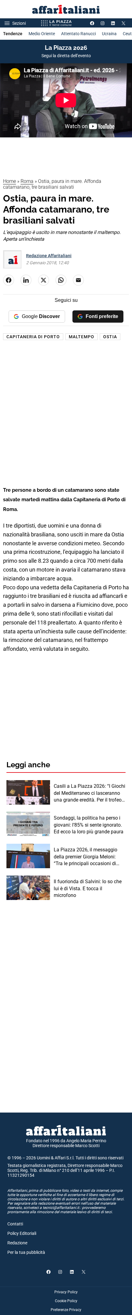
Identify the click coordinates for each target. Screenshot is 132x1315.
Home (9, 181)
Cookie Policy (66, 1301)
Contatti (15, 1223)
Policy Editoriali (21, 1233)
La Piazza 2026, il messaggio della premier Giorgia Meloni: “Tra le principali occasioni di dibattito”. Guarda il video (85, 857)
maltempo (81, 336)
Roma (27, 181)
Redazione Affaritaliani (49, 255)
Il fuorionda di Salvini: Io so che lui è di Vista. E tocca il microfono (88, 888)
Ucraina (109, 33)
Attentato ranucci (78, 33)
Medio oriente (42, 33)
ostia (110, 336)
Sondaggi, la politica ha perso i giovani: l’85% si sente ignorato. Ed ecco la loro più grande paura (88, 825)
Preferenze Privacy (66, 1310)
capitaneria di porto (33, 336)
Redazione (17, 1242)
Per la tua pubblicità (26, 1252)
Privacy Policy (66, 1292)
